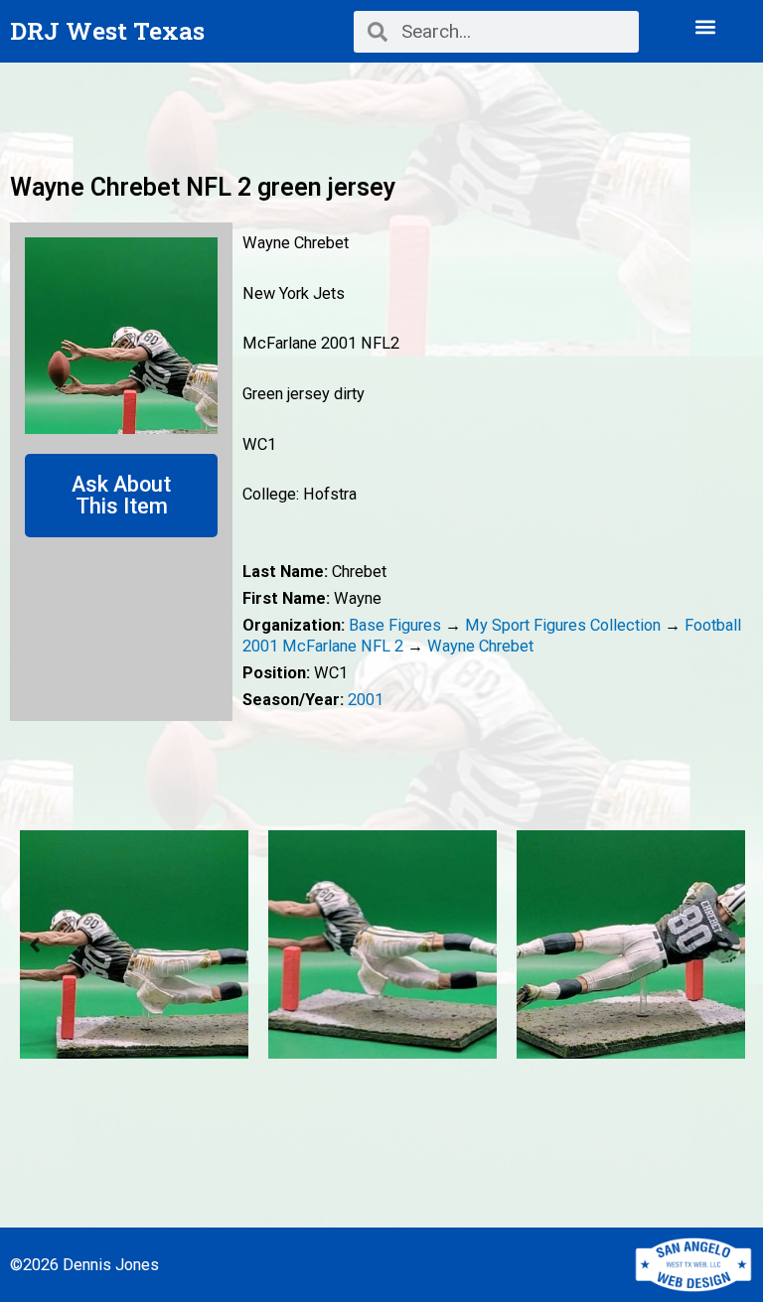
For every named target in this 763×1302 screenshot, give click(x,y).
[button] (705, 26)
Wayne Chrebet (480, 646)
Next (728, 944)
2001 (365, 699)
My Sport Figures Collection (563, 625)
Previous (35, 944)
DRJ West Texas (107, 30)
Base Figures (395, 625)
